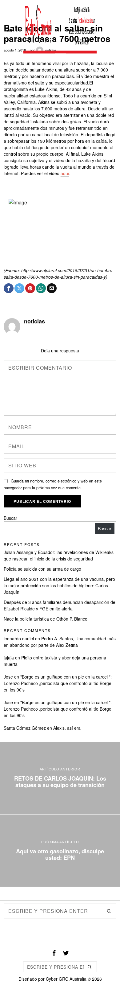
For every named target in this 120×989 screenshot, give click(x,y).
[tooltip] (9, 288)
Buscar (10, 518)
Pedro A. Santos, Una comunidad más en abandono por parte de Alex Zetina (60, 641)
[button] (109, 911)
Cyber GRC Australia (66, 979)
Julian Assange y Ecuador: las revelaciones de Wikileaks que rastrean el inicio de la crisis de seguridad (59, 555)
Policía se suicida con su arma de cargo (42, 569)
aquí (65, 173)
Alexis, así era (67, 728)
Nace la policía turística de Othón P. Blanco (45, 619)
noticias (34, 321)
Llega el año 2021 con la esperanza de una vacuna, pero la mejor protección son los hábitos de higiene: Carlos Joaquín (59, 585)
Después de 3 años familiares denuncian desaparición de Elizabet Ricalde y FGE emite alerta (59, 605)
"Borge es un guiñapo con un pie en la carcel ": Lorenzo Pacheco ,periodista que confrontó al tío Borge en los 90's (58, 683)
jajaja (9, 658)
